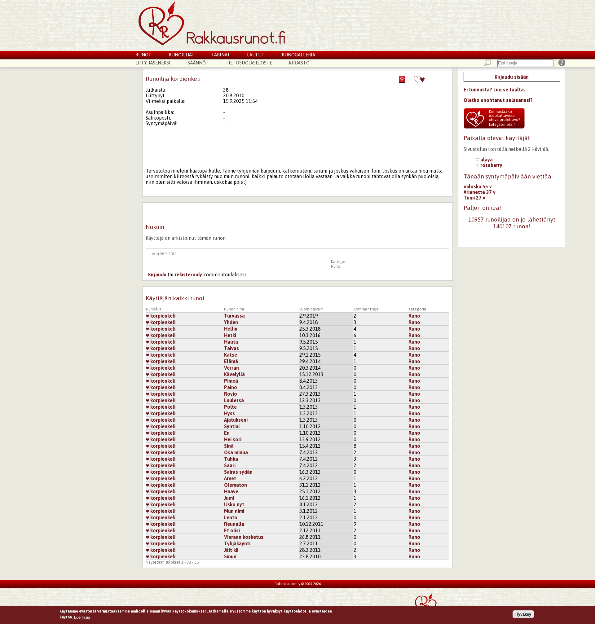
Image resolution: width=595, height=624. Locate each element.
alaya (486, 159)
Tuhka (231, 459)
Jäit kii (231, 550)
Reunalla (234, 524)
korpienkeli (162, 316)
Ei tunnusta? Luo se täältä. (494, 89)
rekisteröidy (188, 274)
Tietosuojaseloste (249, 62)
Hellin (230, 329)
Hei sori (232, 439)
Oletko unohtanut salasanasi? (498, 100)
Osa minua (236, 452)
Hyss (229, 413)
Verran (231, 368)
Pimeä (231, 381)
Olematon (235, 485)
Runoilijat (182, 54)
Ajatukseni (236, 420)
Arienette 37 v (480, 192)
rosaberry (490, 165)
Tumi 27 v (474, 197)
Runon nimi (234, 309)
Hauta (231, 342)
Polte (230, 407)
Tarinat (220, 54)
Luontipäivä (309, 309)
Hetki (230, 335)
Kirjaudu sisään (512, 77)
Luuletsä (234, 400)
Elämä (231, 361)
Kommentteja (366, 309)
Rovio (230, 394)
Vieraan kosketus (243, 537)
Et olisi (232, 530)
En (227, 433)
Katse (230, 355)
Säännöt (198, 62)
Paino (230, 387)
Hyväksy (523, 614)
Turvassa (234, 316)
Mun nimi (234, 511)
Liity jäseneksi (152, 62)
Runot (143, 54)
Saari (230, 465)
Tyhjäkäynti (237, 543)
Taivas (231, 348)
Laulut (256, 54)
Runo (335, 266)
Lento (230, 517)
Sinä (229, 446)
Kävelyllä (234, 374)
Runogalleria (298, 54)
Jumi (229, 498)
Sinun (230, 556)
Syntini (232, 426)
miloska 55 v (478, 186)
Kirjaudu (157, 274)
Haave (231, 491)
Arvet (230, 478)
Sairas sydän (238, 472)
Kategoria (417, 309)
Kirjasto (299, 62)
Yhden (231, 322)
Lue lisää (82, 617)
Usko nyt (234, 504)
